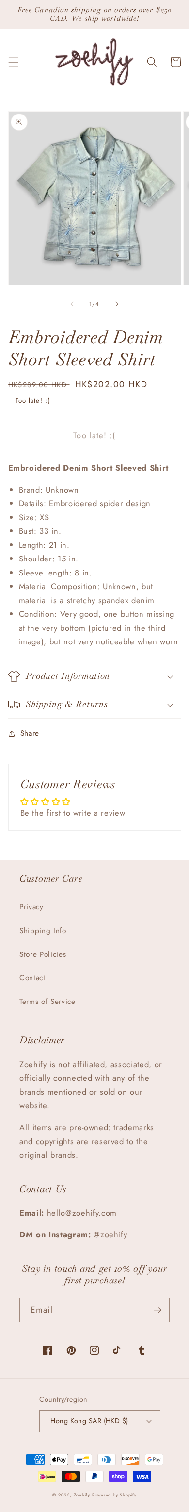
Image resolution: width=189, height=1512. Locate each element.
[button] (13, 62)
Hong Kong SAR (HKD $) (89, 1421)
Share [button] (29, 733)
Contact (32, 977)
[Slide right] (116, 303)
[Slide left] (72, 303)
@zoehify (110, 1234)
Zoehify (83, 1495)
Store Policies (42, 954)
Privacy (31, 907)
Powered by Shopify (114, 1495)
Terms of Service (47, 1001)
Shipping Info (42, 930)
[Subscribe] (157, 1310)
